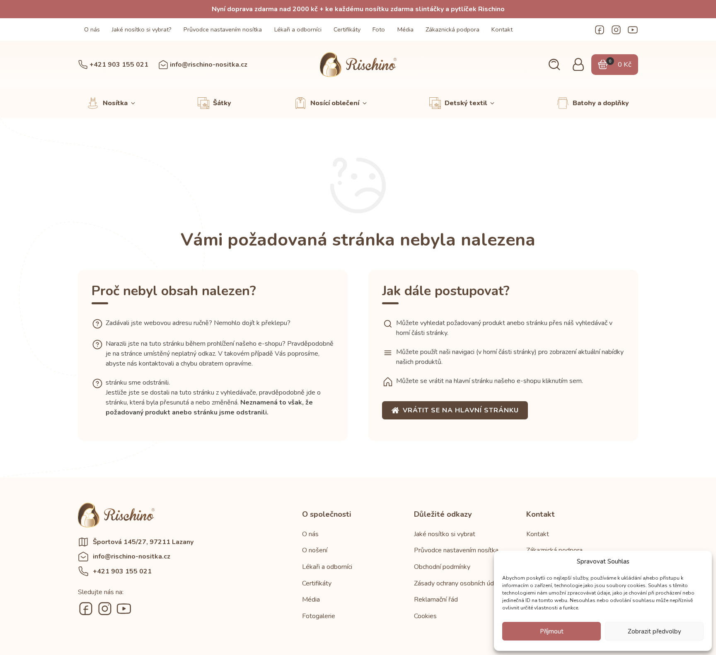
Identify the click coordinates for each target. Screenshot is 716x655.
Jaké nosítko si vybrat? (142, 29)
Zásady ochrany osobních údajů (458, 583)
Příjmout (552, 631)
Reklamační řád (436, 599)
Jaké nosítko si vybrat (444, 534)
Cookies (425, 616)
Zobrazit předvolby (654, 631)
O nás (92, 29)
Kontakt (502, 29)
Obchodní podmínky (442, 566)
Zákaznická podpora (452, 29)
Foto (379, 29)
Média (405, 29)
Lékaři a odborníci (298, 29)
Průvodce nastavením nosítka (223, 29)
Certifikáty (347, 29)
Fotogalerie (318, 616)
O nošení (314, 550)
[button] (554, 65)
